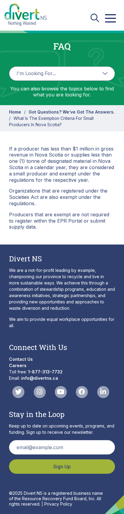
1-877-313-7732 (45, 371)
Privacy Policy (58, 503)
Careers (17, 365)
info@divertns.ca (39, 378)
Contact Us (21, 359)
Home (15, 111)
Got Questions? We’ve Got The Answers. (72, 111)
